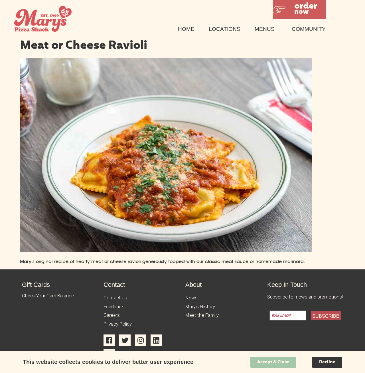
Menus (265, 29)
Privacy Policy (118, 324)
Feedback (114, 306)
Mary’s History (200, 306)
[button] (299, 9)
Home (186, 29)
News (191, 298)
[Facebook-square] (109, 340)
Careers (112, 315)
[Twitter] (125, 340)
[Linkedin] (156, 340)
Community (309, 29)
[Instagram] (140, 340)
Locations (224, 29)
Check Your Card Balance (48, 296)
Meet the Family (202, 315)
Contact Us (115, 298)
